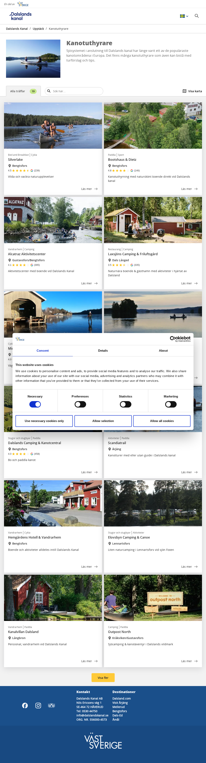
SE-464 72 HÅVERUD (89, 707)
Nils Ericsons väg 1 (89, 703)
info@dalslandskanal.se (92, 715)
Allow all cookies (162, 421)
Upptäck (38, 29)
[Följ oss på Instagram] (38, 705)
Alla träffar (22, 91)
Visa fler (103, 678)
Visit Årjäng (120, 703)
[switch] (80, 404)
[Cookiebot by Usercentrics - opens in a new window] (173, 339)
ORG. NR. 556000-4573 (91, 719)
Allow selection (103, 421)
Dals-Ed (117, 715)
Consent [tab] (43, 350)
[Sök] (197, 16)
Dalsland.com (121, 698)
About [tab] (163, 350)
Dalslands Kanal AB (89, 698)
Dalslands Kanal (17, 29)
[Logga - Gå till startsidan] (20, 16)
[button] (33, 59)
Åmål (115, 719)
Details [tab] (103, 350)
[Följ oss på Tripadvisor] (51, 705)
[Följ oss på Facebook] (25, 705)
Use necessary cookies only (44, 421)
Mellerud (118, 707)
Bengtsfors (119, 711)
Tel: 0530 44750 (86, 711)
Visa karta (195, 91)
